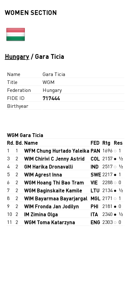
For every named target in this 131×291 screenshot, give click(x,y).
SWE (96, 174)
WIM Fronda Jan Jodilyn (51, 206)
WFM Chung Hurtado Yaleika (56, 151)
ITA (94, 214)
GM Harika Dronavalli (48, 166)
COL (95, 159)
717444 (51, 98)
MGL (95, 198)
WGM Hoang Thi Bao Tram (54, 182)
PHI (94, 206)
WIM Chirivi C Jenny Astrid (54, 159)
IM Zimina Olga (41, 214)
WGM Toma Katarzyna (49, 222)
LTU (95, 190)
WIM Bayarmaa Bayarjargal (55, 198)
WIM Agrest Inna (43, 174)
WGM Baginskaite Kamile (53, 190)
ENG (95, 222)
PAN (95, 151)
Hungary (17, 56)
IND (95, 166)
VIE (94, 182)
